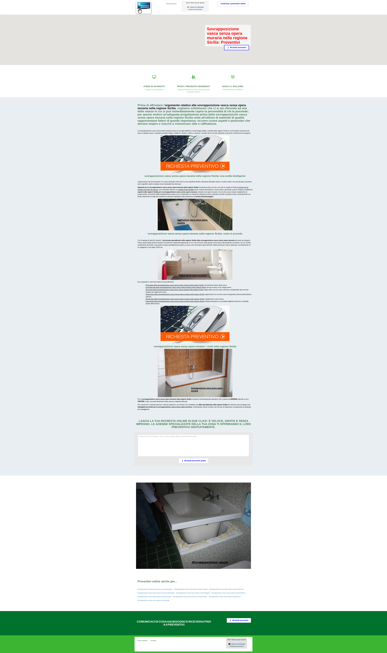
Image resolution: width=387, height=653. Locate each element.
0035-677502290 (197, 7)
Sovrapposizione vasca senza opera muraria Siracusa (226, 589)
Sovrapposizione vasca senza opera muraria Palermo (228, 593)
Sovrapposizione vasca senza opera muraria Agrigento (155, 589)
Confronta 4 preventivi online (233, 4)
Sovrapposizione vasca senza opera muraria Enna (225, 596)
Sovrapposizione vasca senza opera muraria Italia (153, 600)
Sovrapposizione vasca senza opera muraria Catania (154, 596)
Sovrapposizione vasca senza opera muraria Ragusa (193, 593)
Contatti (153, 640)
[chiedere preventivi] (195, 154)
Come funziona (171, 3)
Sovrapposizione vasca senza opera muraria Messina (190, 596)
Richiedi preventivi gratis (195, 461)
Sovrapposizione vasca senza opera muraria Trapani (191, 589)
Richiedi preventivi (237, 47)
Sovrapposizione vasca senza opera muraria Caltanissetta (156, 593)
